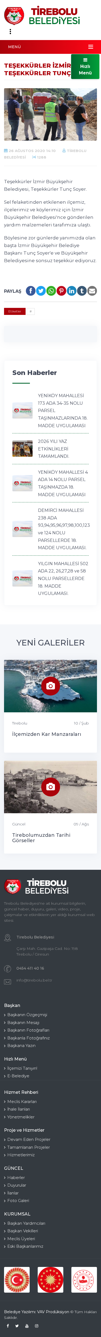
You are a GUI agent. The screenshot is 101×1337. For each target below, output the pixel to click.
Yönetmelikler (20, 1116)
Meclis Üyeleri (21, 1238)
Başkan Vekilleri (22, 1230)
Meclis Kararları (22, 1101)
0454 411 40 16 (30, 968)
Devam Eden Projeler (28, 1139)
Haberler (16, 1177)
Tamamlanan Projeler (28, 1147)
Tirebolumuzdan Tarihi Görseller (41, 838)
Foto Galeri (18, 1200)
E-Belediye (18, 1075)
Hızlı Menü (85, 69)
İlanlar (13, 1193)
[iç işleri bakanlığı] (84, 1280)
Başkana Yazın (21, 1045)
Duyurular (16, 1185)
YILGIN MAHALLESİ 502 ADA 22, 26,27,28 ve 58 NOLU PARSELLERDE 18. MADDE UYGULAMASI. (63, 578)
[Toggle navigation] (10, 31)
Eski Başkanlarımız (25, 1246)
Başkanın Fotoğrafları (28, 1030)
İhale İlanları (18, 1109)
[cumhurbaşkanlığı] (50, 1280)
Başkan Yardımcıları (26, 1223)
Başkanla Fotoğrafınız (28, 1037)
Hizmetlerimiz (21, 1154)
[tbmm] (17, 1280)
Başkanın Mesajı (23, 1022)
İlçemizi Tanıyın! (22, 1068)
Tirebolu (19, 723)
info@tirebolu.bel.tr (34, 980)
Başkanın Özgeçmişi (27, 1014)
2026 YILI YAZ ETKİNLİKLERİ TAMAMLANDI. (53, 449)
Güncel (18, 824)
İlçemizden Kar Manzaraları (46, 734)
